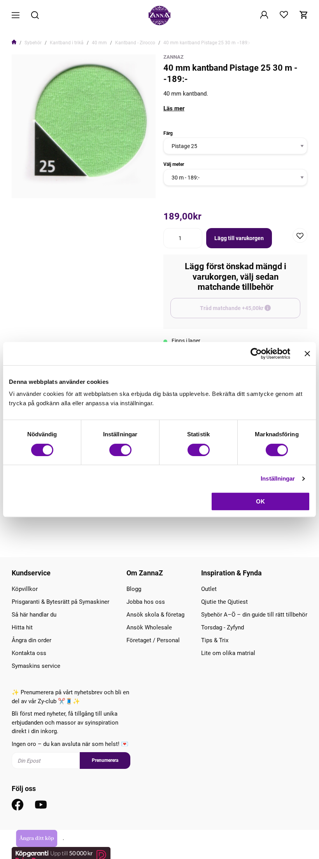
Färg (168, 133)
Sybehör (33, 42)
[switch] (120, 450)
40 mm (99, 42)
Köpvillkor (25, 588)
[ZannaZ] (159, 15)
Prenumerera (105, 760)
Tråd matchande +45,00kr (250, 311)
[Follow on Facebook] (17, 804)
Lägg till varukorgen (239, 238)
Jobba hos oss (145, 601)
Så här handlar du (34, 614)
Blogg (133, 588)
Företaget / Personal (153, 640)
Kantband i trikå (67, 42)
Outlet (209, 588)
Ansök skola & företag (155, 614)
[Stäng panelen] (307, 353)
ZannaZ (173, 57)
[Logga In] (264, 15)
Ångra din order (31, 640)
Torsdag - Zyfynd (222, 627)
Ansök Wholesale (149, 627)
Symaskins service (36, 665)
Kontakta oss (29, 653)
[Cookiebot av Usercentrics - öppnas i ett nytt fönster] (256, 353)
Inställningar (278, 478)
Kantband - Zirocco (135, 42)
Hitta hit (22, 627)
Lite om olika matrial (228, 653)
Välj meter (173, 164)
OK (260, 501)
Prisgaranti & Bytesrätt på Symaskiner (60, 601)
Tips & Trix (214, 640)
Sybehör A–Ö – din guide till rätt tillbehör (254, 614)
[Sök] (35, 15)
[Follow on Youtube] (41, 804)
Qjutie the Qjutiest (224, 601)
